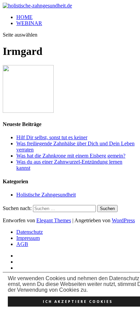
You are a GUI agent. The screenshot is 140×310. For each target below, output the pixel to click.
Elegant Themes (53, 220)
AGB (22, 244)
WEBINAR (29, 23)
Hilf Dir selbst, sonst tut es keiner (51, 137)
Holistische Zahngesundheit (46, 195)
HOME (24, 17)
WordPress (123, 220)
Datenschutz (29, 232)
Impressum (28, 238)
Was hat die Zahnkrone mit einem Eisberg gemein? (70, 156)
